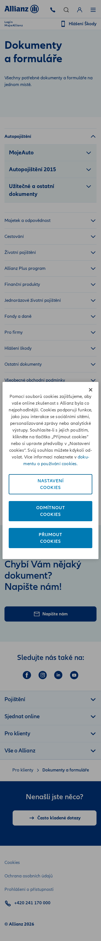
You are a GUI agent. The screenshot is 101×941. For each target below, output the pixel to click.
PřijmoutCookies (50, 538)
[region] (50, 470)
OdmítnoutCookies (50, 511)
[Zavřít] (90, 390)
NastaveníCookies (51, 484)
